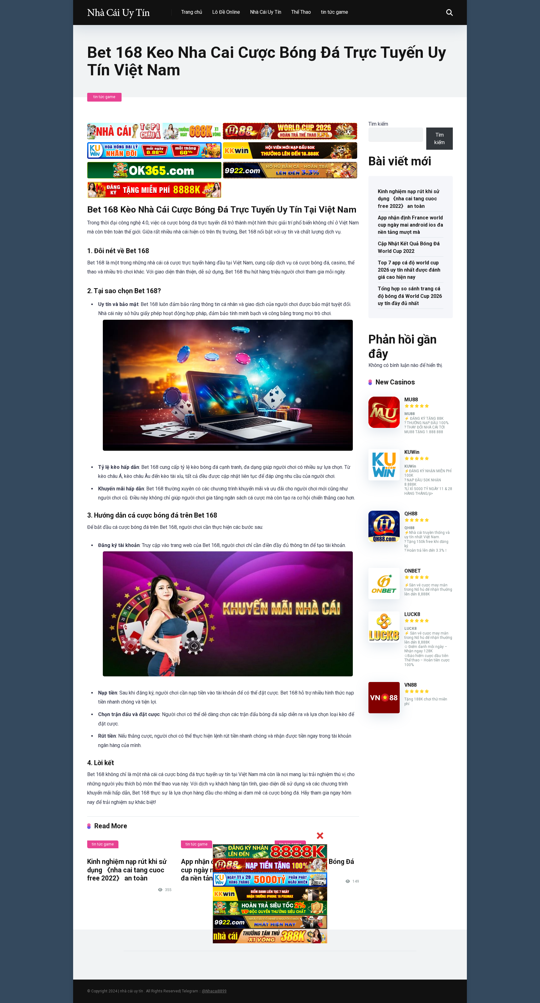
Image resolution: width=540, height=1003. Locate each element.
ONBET (412, 571)
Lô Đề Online (226, 12)
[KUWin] (384, 479)
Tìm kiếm (378, 124)
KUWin (411, 452)
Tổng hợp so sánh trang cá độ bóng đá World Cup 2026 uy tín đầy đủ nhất (410, 296)
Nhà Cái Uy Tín (265, 12)
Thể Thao (301, 12)
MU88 (411, 400)
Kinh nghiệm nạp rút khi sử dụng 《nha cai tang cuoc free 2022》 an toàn (127, 870)
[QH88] (384, 540)
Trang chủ (191, 12)
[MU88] (384, 426)
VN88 (410, 685)
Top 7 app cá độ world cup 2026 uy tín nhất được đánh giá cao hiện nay (409, 270)
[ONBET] (384, 597)
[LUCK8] (384, 641)
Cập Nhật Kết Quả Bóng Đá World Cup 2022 (409, 247)
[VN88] (384, 712)
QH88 (410, 514)
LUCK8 (412, 614)
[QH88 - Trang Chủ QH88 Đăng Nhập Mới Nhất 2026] (118, 10)
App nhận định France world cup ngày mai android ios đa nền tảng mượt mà (410, 225)
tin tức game (334, 12)
